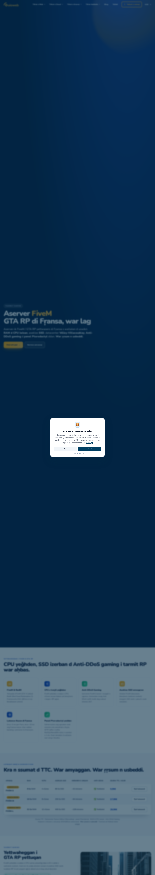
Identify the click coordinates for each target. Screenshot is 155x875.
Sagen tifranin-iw (77, 453)
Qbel (90, 449)
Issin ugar (89, 443)
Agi (65, 449)
